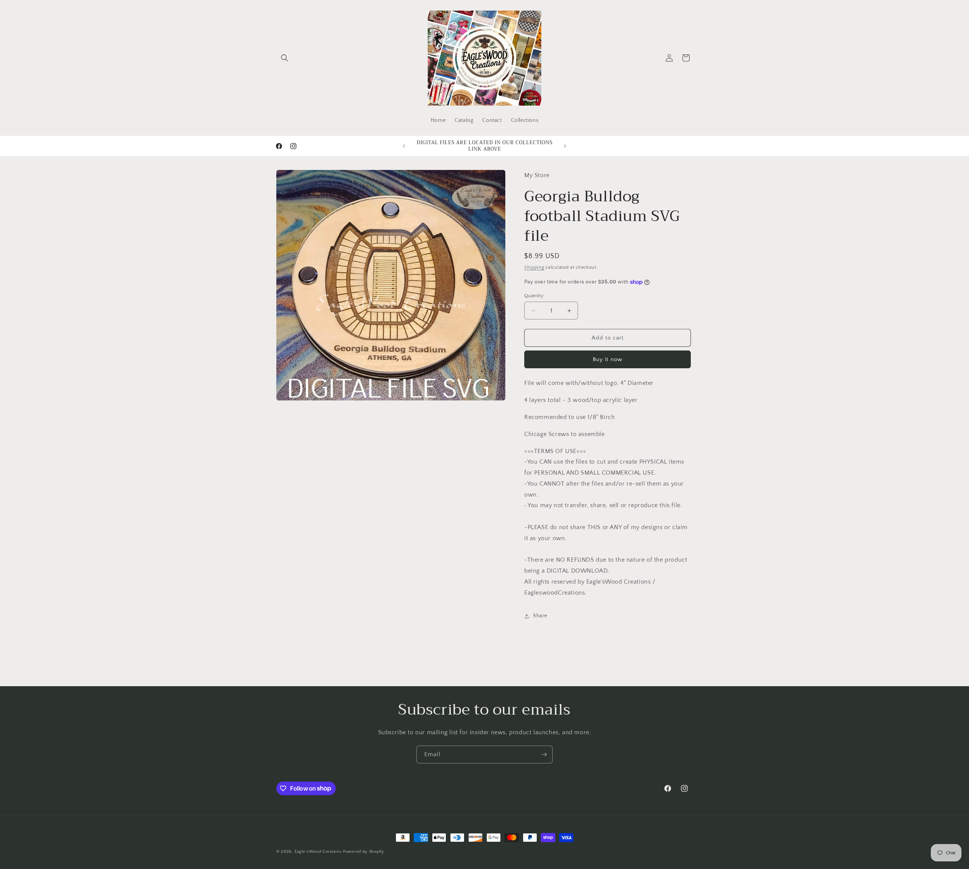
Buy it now (607, 359)
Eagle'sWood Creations (318, 851)
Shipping (534, 267)
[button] (284, 58)
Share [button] (540, 616)
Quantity (534, 295)
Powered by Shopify (363, 851)
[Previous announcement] (404, 146)
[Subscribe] (544, 754)
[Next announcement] (565, 146)
